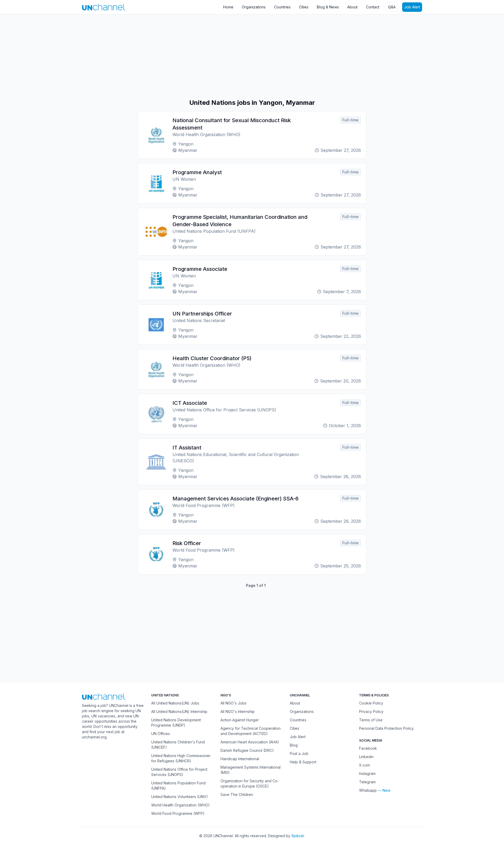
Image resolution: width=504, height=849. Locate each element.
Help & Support (303, 762)
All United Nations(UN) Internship (179, 711)
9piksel (297, 836)
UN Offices (160, 733)
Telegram (367, 782)
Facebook (368, 748)
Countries (282, 7)
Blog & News (328, 7)
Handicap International (239, 759)
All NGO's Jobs (233, 703)
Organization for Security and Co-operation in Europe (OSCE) (249, 783)
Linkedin (366, 756)
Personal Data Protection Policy (386, 728)
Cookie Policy (371, 703)
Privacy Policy (371, 711)
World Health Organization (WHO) (180, 805)
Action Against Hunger (239, 720)
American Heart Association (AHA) (249, 742)
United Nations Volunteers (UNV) (179, 796)
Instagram (367, 773)
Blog (294, 745)
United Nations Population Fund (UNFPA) (178, 785)
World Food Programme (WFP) (177, 813)
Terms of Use (370, 720)
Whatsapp (368, 790)
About (352, 7)
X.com (364, 765)
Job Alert (412, 7)
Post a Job (299, 753)
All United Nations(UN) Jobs (175, 703)
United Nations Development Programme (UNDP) (176, 722)
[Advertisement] (157, 56)
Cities (303, 7)
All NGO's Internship (237, 711)
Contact (372, 7)
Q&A (392, 7)
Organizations (254, 7)
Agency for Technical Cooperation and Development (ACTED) (250, 731)
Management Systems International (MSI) (250, 770)
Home (228, 7)
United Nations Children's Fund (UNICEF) (178, 744)
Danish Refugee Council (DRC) (247, 750)
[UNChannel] (103, 7)
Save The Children (236, 794)
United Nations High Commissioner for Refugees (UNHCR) (181, 758)
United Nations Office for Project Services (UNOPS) (179, 772)
